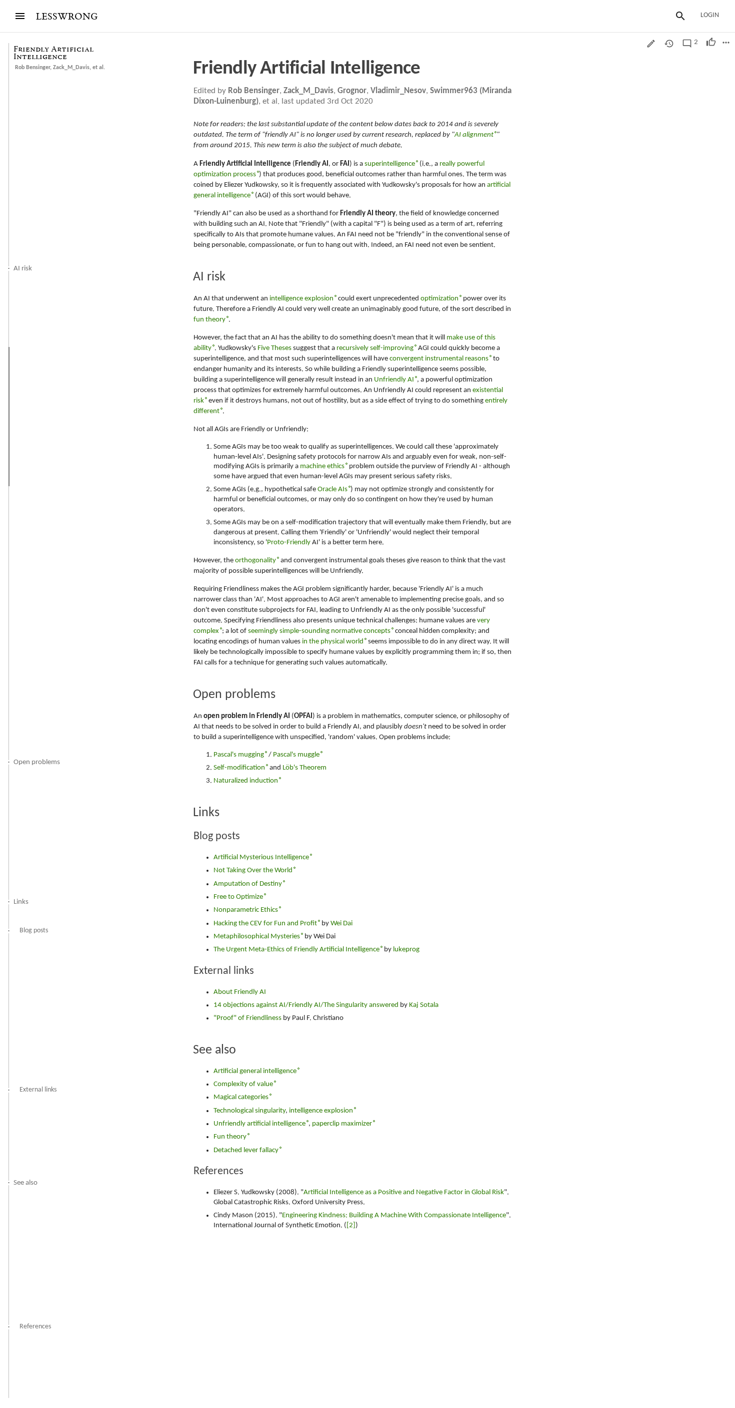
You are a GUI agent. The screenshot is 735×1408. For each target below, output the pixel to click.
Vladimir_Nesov (398, 91)
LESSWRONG (67, 17)
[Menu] (20, 16)
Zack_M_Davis (71, 68)
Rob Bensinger (32, 68)
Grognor (352, 91)
